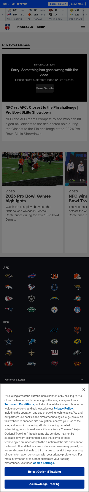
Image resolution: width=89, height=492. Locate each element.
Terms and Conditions (19, 404)
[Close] (84, 389)
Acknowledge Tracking (44, 484)
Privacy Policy (63, 408)
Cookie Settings (43, 463)
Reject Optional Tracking (44, 471)
